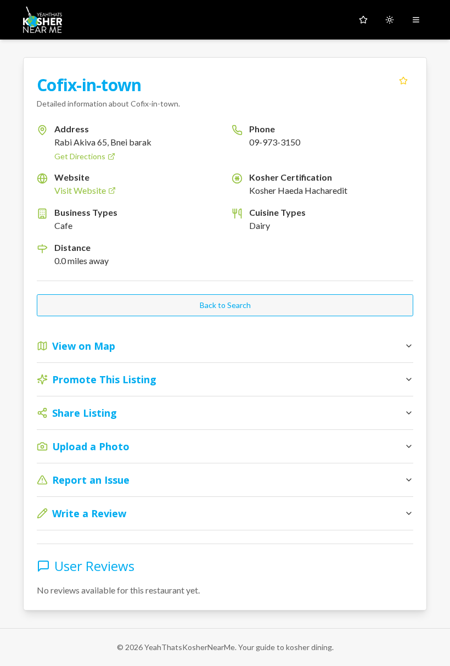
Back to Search (225, 305)
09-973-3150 (274, 142)
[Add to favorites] (403, 81)
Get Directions (79, 156)
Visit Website (80, 190)
